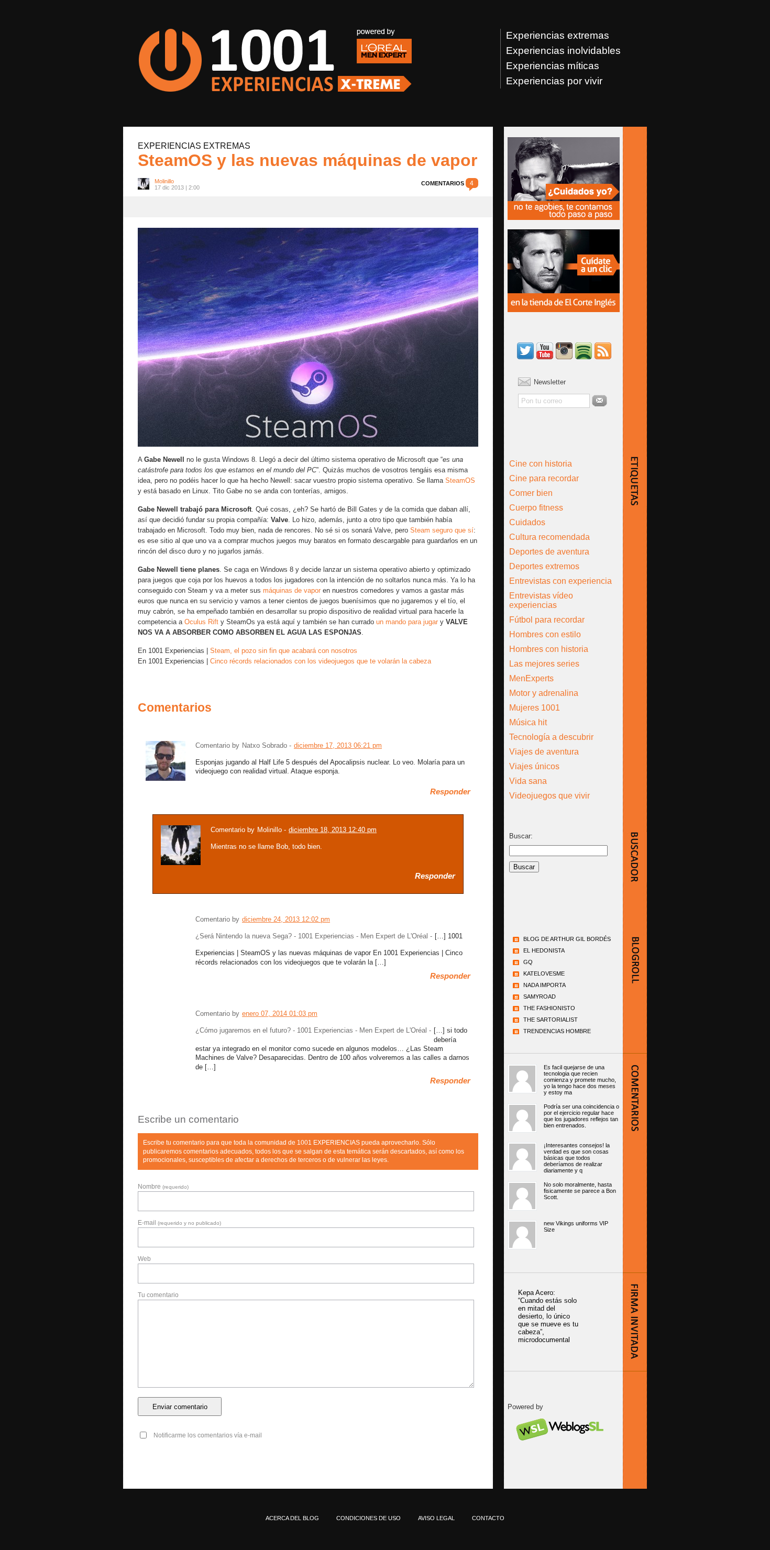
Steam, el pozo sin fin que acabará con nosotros (283, 651)
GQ (528, 962)
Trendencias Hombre (557, 1031)
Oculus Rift (201, 622)
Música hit (528, 722)
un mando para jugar (407, 622)
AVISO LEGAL (436, 1518)
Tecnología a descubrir (551, 737)
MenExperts (531, 678)
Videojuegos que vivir (549, 795)
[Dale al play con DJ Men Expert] (583, 351)
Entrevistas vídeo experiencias (541, 600)
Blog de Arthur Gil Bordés (567, 939)
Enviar (599, 400)
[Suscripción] (603, 351)
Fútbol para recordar (547, 619)
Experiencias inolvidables (563, 50)
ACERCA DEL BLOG (292, 1518)
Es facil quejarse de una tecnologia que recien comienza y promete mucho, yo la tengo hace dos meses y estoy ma (580, 1079)
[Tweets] (525, 351)
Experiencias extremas (557, 35)
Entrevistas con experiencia (560, 581)
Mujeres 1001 (534, 707)
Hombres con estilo (545, 634)
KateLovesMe (544, 973)
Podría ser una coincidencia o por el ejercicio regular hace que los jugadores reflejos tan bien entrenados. (581, 1115)
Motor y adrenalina (543, 693)
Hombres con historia (548, 649)
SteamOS (460, 480)
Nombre (163, 1186)
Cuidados (527, 522)
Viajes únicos (534, 766)
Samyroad (539, 996)
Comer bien (531, 493)
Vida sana (528, 781)
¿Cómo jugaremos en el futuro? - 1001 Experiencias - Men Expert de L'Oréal (311, 1030)
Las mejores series (544, 663)
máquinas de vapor (292, 590)
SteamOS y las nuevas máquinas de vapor (307, 160)
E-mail (179, 1222)
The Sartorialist (550, 1019)
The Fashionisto (549, 1008)
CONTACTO (488, 1518)
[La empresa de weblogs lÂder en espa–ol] (559, 1450)
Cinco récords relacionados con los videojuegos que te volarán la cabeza (320, 661)
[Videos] (544, 351)
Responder (450, 792)
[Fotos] (564, 351)
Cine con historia (540, 463)
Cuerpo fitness (536, 507)
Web (144, 1259)
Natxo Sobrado (264, 745)
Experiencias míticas (552, 65)
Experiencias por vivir (554, 80)
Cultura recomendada (549, 537)
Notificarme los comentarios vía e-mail (207, 1435)
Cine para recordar (544, 478)
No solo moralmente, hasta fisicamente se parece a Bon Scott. (580, 1190)
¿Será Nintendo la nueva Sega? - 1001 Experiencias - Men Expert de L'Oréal (311, 936)
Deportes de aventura (549, 551)
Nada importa (544, 985)
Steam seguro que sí (442, 530)
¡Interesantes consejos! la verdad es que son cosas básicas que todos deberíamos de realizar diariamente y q (577, 1157)
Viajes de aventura (544, 751)
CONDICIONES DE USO (368, 1518)
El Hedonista (544, 950)
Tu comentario (158, 1295)
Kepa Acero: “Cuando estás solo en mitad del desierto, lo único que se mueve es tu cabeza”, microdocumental (548, 1316)
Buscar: (521, 836)
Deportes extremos (544, 566)
